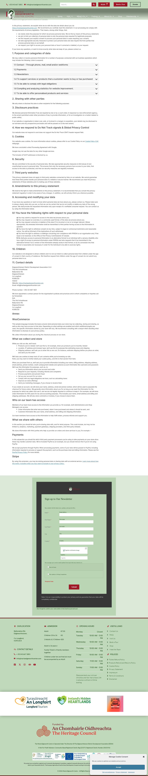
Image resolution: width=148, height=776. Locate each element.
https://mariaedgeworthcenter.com (24, 28)
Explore (95, 16)
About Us (108, 16)
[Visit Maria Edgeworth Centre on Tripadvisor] (30, 665)
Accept (118, 767)
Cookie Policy (113, 666)
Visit (68, 16)
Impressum (131, 772)
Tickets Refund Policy (116, 659)
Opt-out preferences (108, 772)
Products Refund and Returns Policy (122, 663)
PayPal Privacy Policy (20, 452)
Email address (63, 512)
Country (61, 540)
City (60, 533)
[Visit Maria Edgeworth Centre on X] (20, 665)
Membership (131, 16)
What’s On (81, 16)
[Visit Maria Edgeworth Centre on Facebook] (15, 665)
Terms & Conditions (116, 676)
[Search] (94, 4)
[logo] (19, 14)
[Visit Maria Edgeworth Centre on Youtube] (35, 665)
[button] (144, 757)
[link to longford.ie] (32, 702)
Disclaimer (112, 679)
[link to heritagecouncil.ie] (74, 730)
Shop (120, 16)
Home (60, 16)
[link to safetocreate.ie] (115, 704)
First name (62, 519)
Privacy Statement (121, 772)
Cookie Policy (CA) (91, 141)
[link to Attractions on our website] (74, 700)
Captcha (63, 554)
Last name (62, 526)
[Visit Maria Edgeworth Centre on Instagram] (25, 665)
